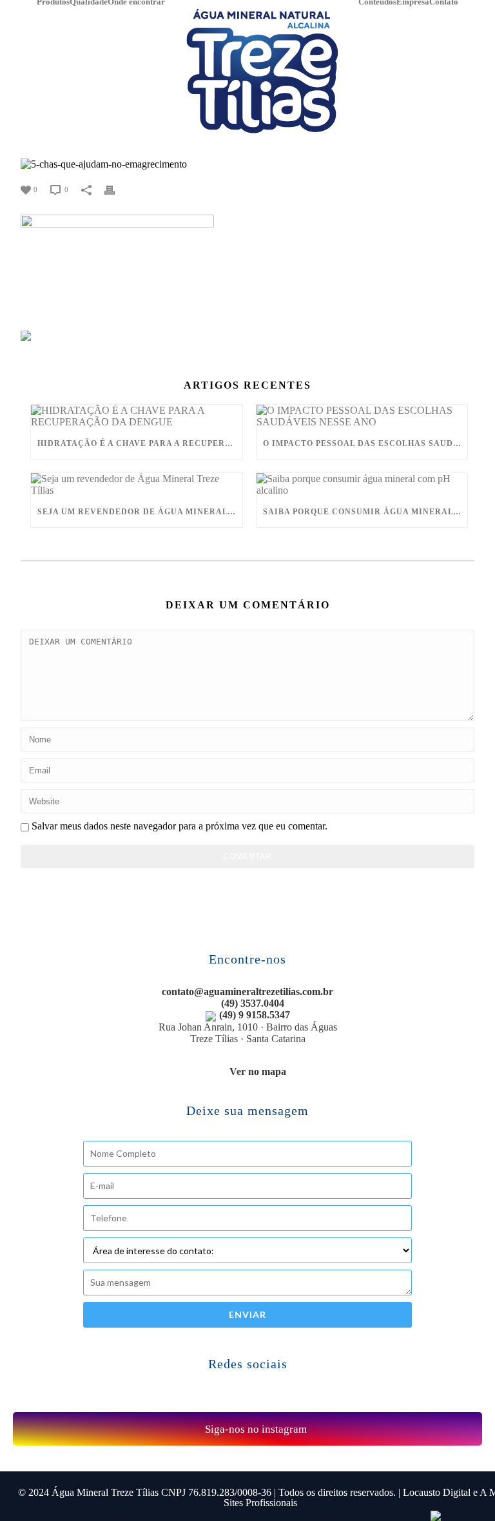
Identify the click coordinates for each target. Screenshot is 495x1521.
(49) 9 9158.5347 (254, 1014)
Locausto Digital (437, 1492)
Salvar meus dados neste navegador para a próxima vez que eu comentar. (179, 825)
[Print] (116, 189)
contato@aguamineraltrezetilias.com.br (247, 991)
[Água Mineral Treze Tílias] (261, 71)
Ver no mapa (257, 1071)
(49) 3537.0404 (251, 1003)
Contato (443, 3)
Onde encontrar (136, 3)
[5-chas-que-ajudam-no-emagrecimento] (247, 164)
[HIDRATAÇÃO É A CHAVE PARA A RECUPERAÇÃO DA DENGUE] (136, 416)
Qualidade (89, 3)
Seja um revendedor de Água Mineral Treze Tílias (139, 511)
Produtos (53, 3)
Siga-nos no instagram (254, 1429)
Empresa (412, 3)
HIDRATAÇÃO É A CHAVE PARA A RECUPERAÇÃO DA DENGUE (139, 443)
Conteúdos (377, 3)
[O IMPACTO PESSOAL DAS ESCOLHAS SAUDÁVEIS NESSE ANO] (362, 416)
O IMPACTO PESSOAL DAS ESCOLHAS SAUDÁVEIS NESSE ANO (365, 443)
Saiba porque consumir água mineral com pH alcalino (365, 511)
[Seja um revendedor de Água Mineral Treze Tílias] (136, 484)
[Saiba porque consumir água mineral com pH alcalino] (362, 484)
